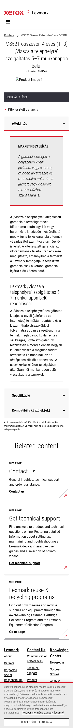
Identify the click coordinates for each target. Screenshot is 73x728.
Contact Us (36, 649)
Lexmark (11, 649)
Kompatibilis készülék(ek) (31, 410)
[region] (36, 705)
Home (7, 5)
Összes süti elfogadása (36, 722)
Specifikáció (21, 395)
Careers (9, 663)
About (8, 656)
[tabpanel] (36, 259)
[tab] (36, 123)
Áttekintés (19, 123)
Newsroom (57, 662)
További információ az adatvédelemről (43, 712)
